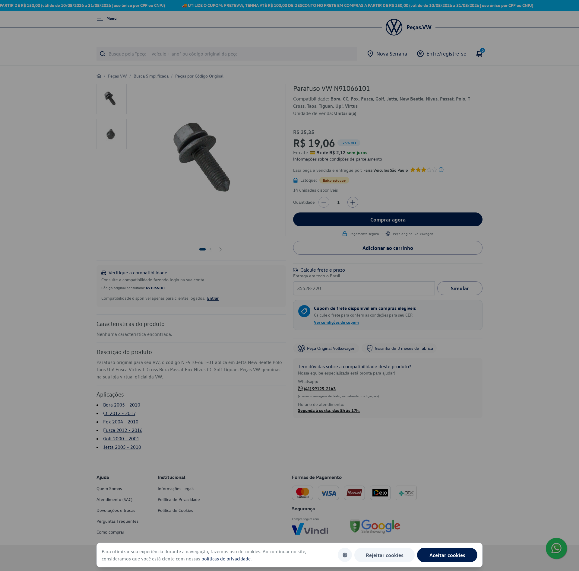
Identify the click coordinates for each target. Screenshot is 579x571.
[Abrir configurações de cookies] (345, 555)
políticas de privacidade (226, 559)
